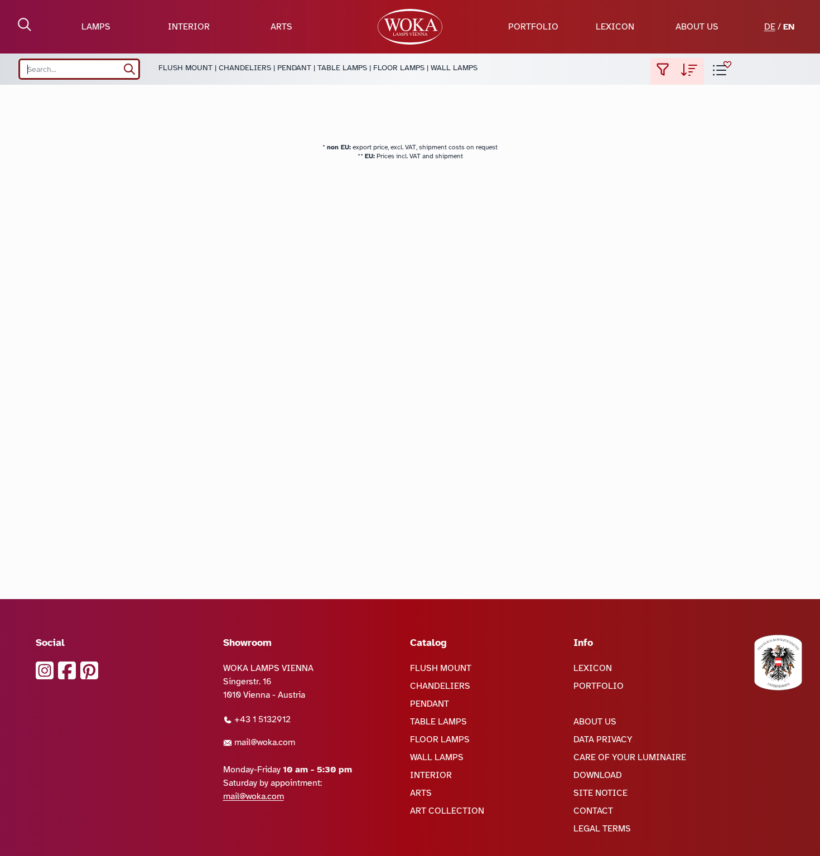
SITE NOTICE (600, 793)
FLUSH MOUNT (185, 67)
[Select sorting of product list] (689, 71)
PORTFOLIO (533, 26)
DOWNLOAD (597, 775)
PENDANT (294, 67)
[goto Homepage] (410, 27)
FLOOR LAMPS (399, 67)
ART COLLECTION (447, 810)
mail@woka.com (263, 742)
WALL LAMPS (454, 67)
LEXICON (615, 26)
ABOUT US (697, 26)
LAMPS (95, 26)
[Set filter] (662, 71)
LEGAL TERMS (602, 828)
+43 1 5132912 (261, 719)
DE (769, 26)
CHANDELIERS (245, 67)
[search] (129, 69)
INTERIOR (189, 26)
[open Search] (24, 24)
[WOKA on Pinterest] (89, 670)
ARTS (281, 26)
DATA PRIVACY (603, 739)
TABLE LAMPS (342, 67)
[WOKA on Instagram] (45, 670)
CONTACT (593, 810)
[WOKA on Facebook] (67, 670)
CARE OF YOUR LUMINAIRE (629, 757)
